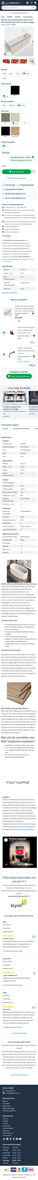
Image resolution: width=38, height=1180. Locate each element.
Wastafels (9, 17)
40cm (4, 74)
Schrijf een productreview (19, 1075)
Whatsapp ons (10, 1091)
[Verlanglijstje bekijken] (31, 3)
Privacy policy (28, 1175)
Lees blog (6, 416)
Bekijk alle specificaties (9, 292)
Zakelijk (5, 1121)
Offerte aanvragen (8, 1108)
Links (4, 105)
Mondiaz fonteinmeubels (21, 429)
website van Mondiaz (25, 827)
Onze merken (7, 1135)
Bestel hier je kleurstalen (16, 178)
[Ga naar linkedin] (7, 1138)
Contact (5, 1123)
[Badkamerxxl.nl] (13, 2)
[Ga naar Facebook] (10, 1138)
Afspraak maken (8, 1128)
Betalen (5, 1101)
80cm (18, 74)
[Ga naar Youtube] (20, 1138)
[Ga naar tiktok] (4, 1138)
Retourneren (7, 1106)
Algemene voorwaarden (10, 1175)
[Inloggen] (27, 3)
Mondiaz (5, 429)
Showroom (6, 1126)
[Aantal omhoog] (17, 166)
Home (3, 17)
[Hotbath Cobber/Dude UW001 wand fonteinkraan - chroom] (11, 354)
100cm (28, 74)
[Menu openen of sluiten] (3, 3)
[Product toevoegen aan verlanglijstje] (33, 171)
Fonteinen (18, 17)
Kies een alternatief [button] (24, 361)
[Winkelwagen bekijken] (35, 3)
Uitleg (11, 273)
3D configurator (28, 829)
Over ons (5, 1119)
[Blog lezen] (15, 398)
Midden (11, 105)
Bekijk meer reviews (20, 1033)
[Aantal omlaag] (10, 166)
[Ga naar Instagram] (13, 1138)
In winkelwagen (17, 172)
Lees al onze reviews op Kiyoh (18, 896)
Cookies (20, 1175)
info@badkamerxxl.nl (13, 1093)
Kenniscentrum (8, 1133)
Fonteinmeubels (28, 17)
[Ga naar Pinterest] (16, 1138)
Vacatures (6, 1131)
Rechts (22, 105)
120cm (4, 78)
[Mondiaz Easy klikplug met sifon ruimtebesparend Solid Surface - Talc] (11, 332)
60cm (11, 74)
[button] (5, 41)
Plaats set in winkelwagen (20, 376)
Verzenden (6, 1103)
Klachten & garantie (9, 1111)
